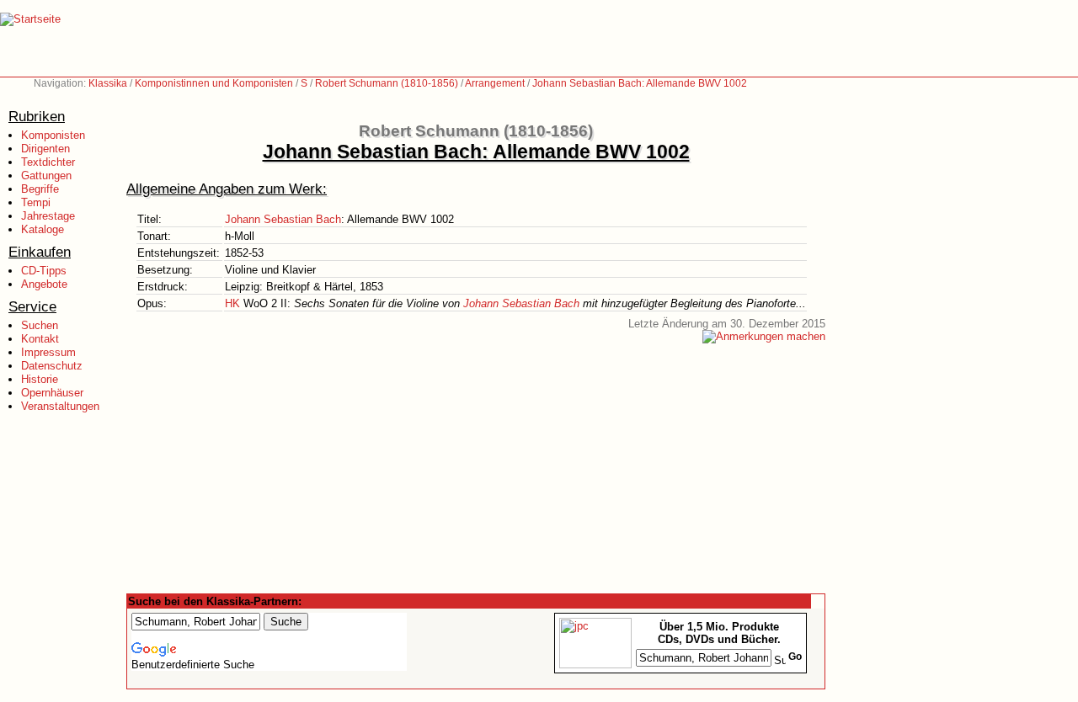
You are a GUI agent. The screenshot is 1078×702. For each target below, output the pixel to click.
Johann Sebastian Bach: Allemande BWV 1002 (639, 83)
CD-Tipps (44, 270)
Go (795, 656)
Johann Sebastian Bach (283, 219)
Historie (39, 379)
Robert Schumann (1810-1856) (386, 83)
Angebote (44, 284)
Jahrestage (48, 216)
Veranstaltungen (60, 406)
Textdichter (48, 162)
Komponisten (53, 135)
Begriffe (40, 189)
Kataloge (42, 229)
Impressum (48, 352)
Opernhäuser (52, 392)
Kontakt (40, 338)
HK (232, 303)
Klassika (107, 83)
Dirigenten (45, 148)
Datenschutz (52, 365)
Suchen (39, 325)
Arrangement (495, 83)
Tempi (36, 202)
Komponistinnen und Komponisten (214, 83)
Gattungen (46, 175)
